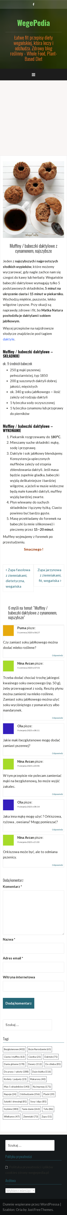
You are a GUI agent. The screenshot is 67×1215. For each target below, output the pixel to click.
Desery (35, 1064)
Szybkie (11, 1109)
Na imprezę (42, 1086)
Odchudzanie (30, 1094)
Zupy (47, 1116)
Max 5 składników (16, 1086)
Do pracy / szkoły (16, 1071)
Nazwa (9, 939)
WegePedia (33, 22)
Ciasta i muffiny (14, 1056)
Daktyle (51, 1056)
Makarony (38, 1079)
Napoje (10, 1094)
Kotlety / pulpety (15, 1079)
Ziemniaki (30, 1116)
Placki (48, 1094)
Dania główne (14, 1064)
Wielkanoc (12, 1116)
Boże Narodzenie (39, 1049)
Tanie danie (31, 1109)
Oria (19, 1209)
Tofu (48, 1109)
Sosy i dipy (38, 1101)
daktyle (8, 339)
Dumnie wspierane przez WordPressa (31, 1204)
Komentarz (12, 886)
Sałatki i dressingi (15, 1101)
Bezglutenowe (14, 1049)
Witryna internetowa (19, 977)
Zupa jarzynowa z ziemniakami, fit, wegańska (49, 575)
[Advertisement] (33, 116)
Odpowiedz (57, 655)
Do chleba (53, 1064)
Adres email (13, 958)
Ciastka (34, 1056)
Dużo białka (41, 1071)
